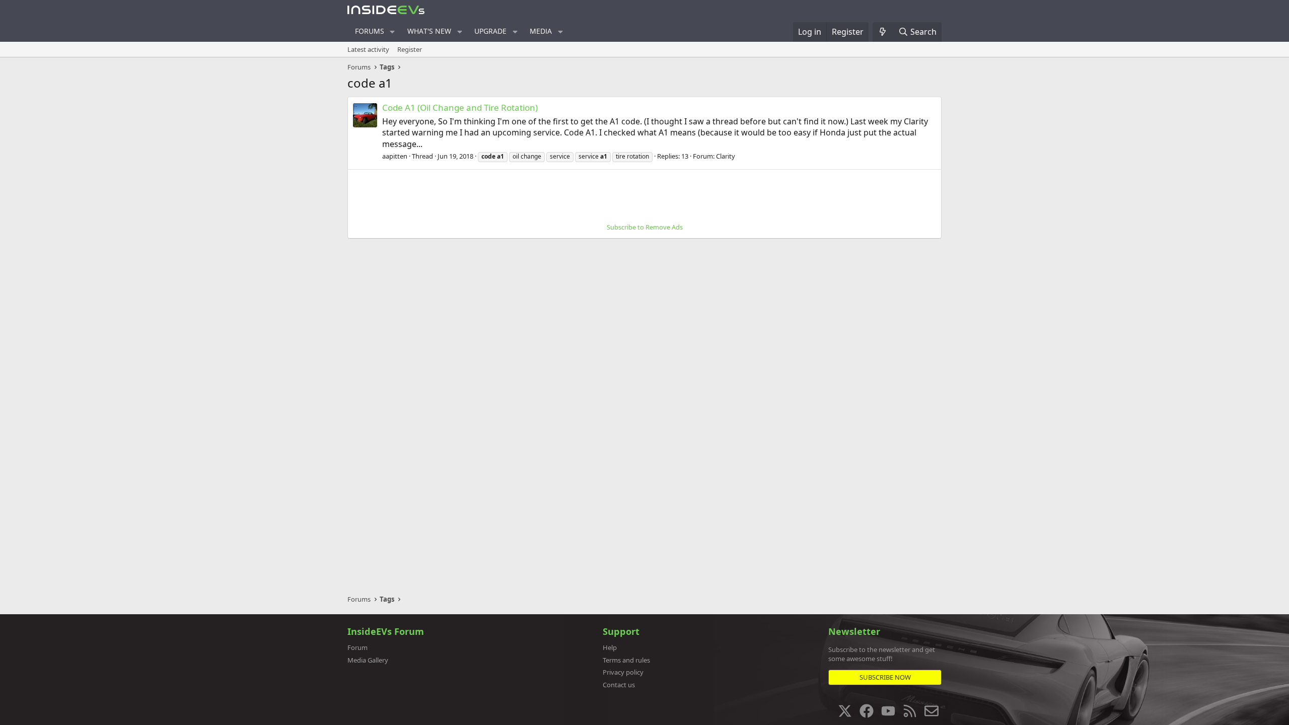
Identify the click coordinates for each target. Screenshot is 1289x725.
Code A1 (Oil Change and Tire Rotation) (460, 107)
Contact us (619, 684)
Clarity (725, 156)
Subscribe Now (885, 677)
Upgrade (490, 31)
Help (610, 647)
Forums (369, 31)
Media (541, 31)
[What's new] (883, 31)
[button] (392, 31)
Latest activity (368, 49)
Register (409, 49)
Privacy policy (623, 672)
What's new (429, 31)
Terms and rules (626, 660)
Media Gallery (367, 660)
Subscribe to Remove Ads (645, 227)
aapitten (394, 156)
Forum (357, 647)
